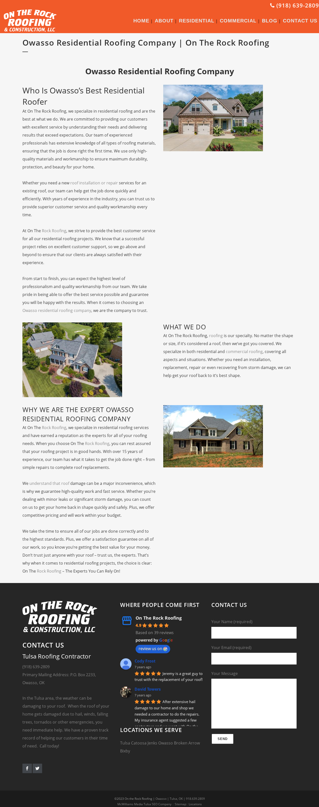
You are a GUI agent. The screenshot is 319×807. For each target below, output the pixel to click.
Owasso (165, 743)
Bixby (125, 751)
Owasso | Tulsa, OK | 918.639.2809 (180, 799)
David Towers (148, 689)
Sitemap (180, 804)
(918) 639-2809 (297, 5)
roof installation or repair (94, 183)
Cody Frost (145, 661)
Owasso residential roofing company (56, 310)
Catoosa (139, 743)
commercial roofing (244, 351)
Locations (195, 804)
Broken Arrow (187, 743)
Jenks (152, 743)
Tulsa (125, 743)
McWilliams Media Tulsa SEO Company (144, 804)
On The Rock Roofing (159, 618)
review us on (150, 648)
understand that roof (49, 483)
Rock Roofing (54, 230)
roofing (216, 335)
